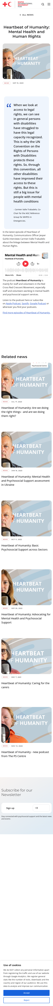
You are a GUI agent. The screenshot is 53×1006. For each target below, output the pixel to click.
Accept (27, 993)
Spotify (25, 303)
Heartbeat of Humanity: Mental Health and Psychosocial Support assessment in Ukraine (25, 481)
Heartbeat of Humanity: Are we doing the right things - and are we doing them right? (25, 412)
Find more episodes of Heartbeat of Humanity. (26, 312)
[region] (26, 983)
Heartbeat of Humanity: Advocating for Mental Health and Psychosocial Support (26, 618)
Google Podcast (38, 303)
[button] (49, 4)
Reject (26, 1000)
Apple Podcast (13, 303)
